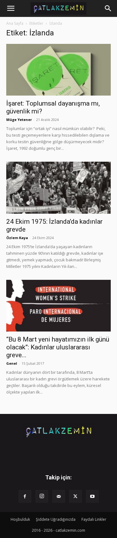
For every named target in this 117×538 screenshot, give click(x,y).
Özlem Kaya (17, 237)
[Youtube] (92, 496)
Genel (11, 363)
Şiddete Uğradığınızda (56, 519)
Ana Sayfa (14, 23)
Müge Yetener (19, 119)
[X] (75, 496)
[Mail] (58, 496)
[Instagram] (42, 496)
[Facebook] (25, 496)
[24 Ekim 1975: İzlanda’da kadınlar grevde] (58, 187)
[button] (11, 8)
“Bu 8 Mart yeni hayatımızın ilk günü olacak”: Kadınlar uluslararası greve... (57, 347)
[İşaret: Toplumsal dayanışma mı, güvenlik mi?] (58, 70)
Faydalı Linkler (93, 519)
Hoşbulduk (20, 519)
